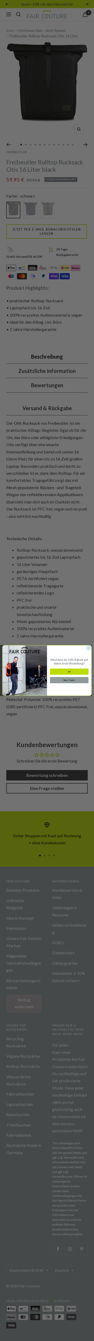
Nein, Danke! (69, 680)
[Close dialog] (89, 648)
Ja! (69, 672)
